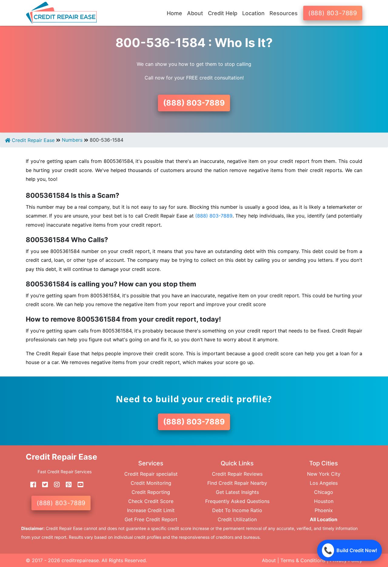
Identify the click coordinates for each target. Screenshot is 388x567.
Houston (323, 501)
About (269, 560)
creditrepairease (80, 560)
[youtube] (78, 485)
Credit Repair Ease (32, 140)
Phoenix (324, 510)
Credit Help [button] (222, 13)
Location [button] (253, 13)
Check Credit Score (150, 501)
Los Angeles (324, 483)
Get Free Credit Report (151, 519)
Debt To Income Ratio (237, 510)
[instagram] (54, 485)
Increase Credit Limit (151, 510)
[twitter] (43, 485)
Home (174, 13)
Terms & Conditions (302, 560)
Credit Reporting (151, 492)
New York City (323, 474)
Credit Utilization (237, 519)
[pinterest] (66, 485)
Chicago (323, 492)
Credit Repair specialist (151, 474)
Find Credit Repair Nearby (237, 483)
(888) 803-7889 (332, 13)
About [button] (195, 13)
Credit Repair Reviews (237, 474)
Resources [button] (283, 13)
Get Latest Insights (237, 492)
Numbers (72, 140)
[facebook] (31, 485)
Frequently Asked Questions (237, 501)
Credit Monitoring (151, 483)
